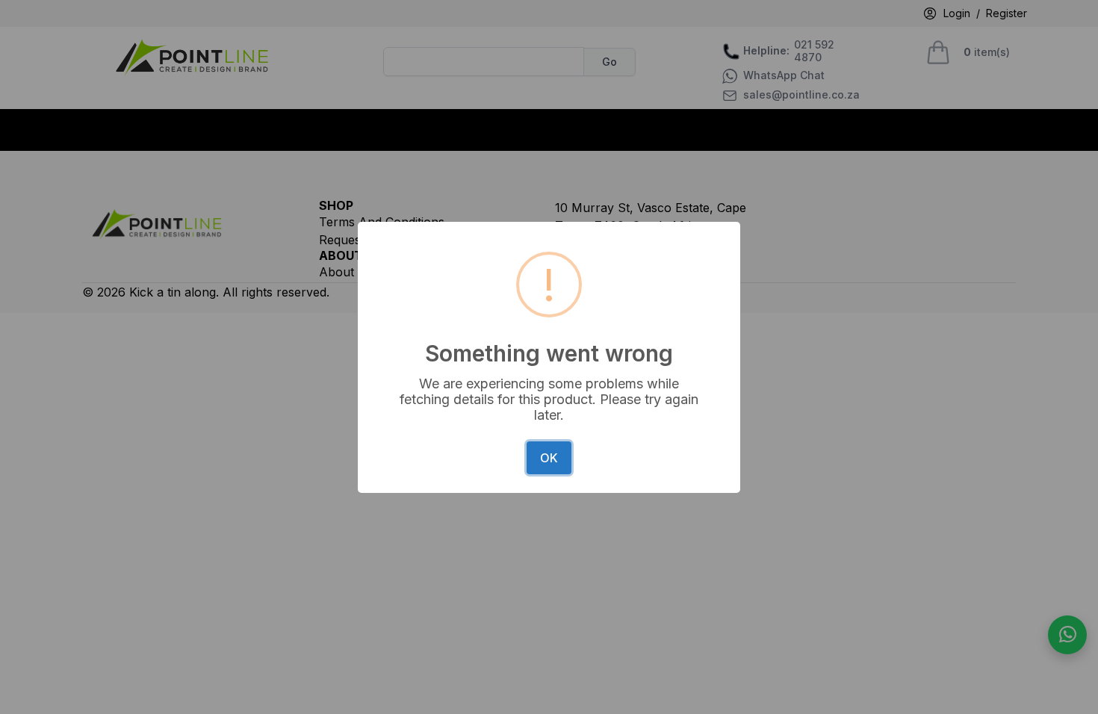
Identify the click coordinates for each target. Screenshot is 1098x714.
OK (549, 457)
